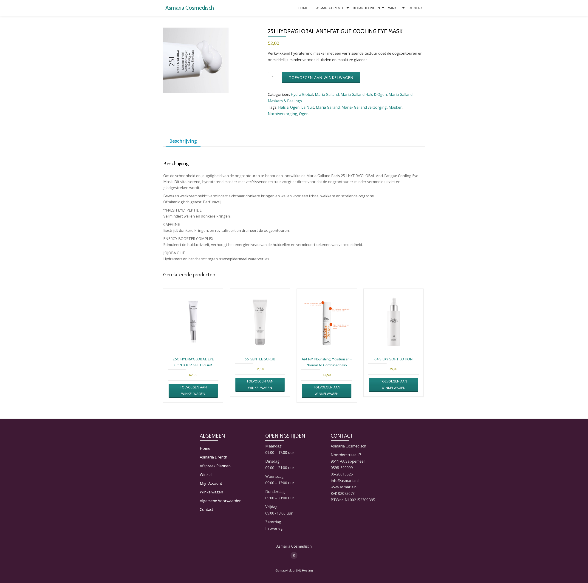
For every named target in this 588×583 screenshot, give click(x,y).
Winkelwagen (211, 492)
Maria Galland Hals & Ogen (364, 94)
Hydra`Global (302, 94)
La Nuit (307, 107)
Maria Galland (327, 94)
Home (303, 8)
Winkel (394, 8)
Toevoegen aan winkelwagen (321, 77)
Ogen (303, 113)
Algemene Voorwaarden (220, 500)
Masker (395, 107)
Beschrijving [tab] (183, 141)
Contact (416, 8)
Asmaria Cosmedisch (189, 7)
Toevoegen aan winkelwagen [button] (193, 390)
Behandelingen (366, 8)
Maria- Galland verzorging (364, 107)
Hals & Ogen (289, 107)
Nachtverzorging (282, 113)
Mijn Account (211, 483)
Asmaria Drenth (330, 8)
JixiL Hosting (304, 570)
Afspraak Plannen (215, 465)
